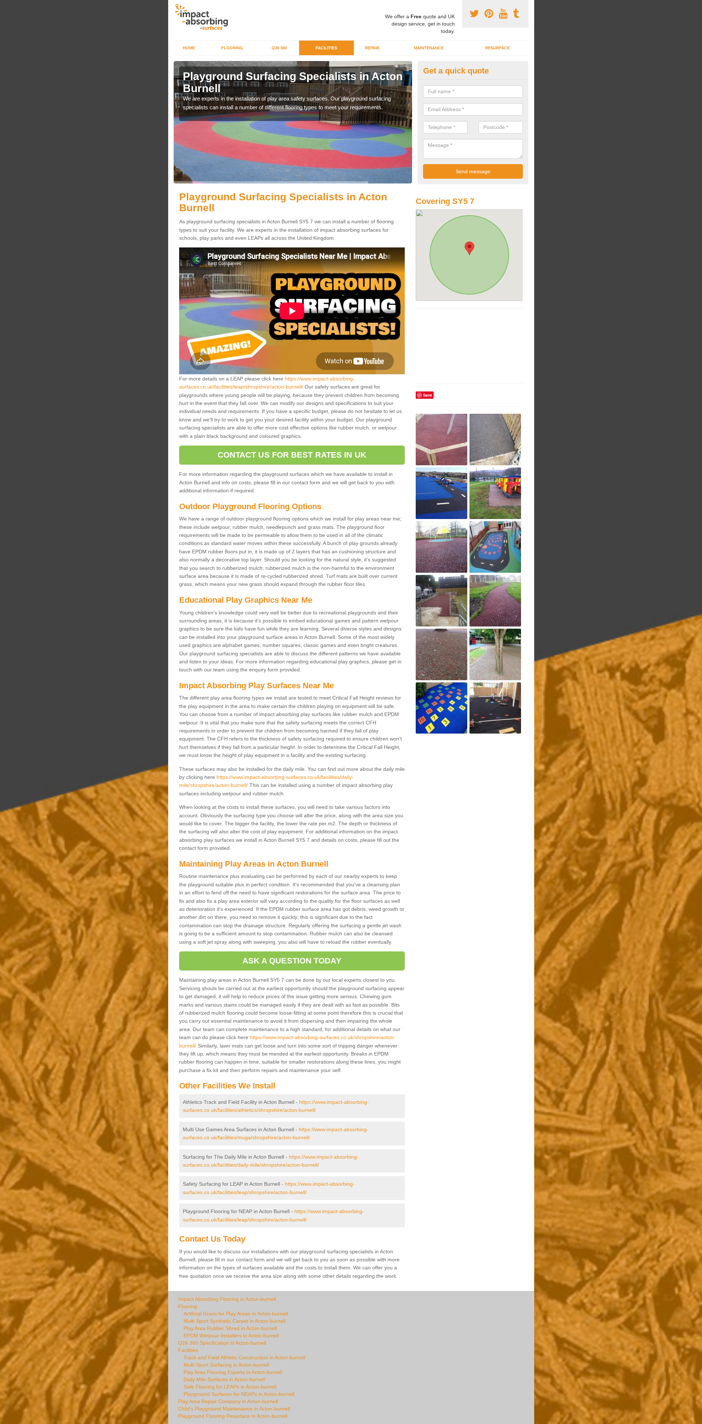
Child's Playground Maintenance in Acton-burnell (234, 1409)
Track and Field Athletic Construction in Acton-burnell (244, 1357)
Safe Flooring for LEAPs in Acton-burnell (230, 1387)
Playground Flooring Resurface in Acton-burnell (232, 1416)
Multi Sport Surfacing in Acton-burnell (226, 1365)
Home (189, 48)
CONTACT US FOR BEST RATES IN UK (292, 454)
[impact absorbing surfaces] (204, 17)
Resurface (497, 48)
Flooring (232, 48)
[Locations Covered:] (177, 6)
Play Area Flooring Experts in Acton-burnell (233, 1372)
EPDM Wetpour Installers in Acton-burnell (231, 1335)
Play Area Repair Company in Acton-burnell (228, 1401)
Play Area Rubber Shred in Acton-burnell (230, 1328)
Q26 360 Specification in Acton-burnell (222, 1343)
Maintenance (429, 48)
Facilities (326, 48)
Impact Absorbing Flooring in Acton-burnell (227, 1299)
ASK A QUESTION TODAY (291, 960)
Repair (372, 48)
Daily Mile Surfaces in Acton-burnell (224, 1379)
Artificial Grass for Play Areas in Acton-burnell (236, 1314)
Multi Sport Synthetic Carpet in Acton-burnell (235, 1321)
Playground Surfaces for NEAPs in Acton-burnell (239, 1394)
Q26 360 (279, 48)
